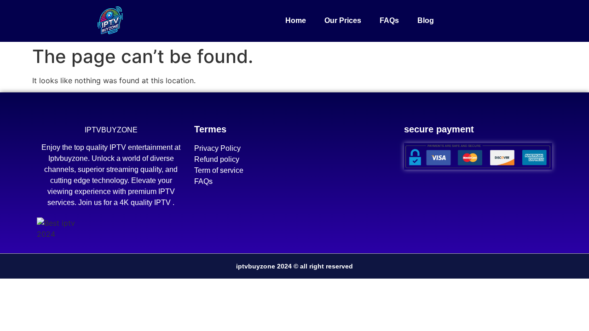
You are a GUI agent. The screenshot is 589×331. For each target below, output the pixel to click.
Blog (425, 20)
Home (295, 20)
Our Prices (342, 20)
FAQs (389, 20)
